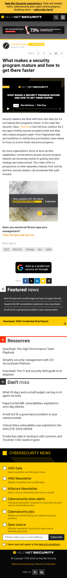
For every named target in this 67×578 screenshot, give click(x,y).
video (48, 249)
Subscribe (56, 537)
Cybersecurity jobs (21, 512)
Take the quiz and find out (18, 235)
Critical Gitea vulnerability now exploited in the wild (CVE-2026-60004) (32, 427)
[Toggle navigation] (63, 17)
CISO (6, 249)
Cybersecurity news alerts (26, 499)
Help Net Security (19, 44)
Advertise (50, 564)
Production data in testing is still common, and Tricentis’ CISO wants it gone (32, 438)
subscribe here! (43, 9)
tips (40, 249)
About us (40, 564)
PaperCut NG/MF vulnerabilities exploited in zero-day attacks (32, 304)
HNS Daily (15, 468)
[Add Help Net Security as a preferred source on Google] (62, 53)
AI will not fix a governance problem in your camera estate (31, 310)
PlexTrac (25, 126)
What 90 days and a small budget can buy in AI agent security (32, 298)
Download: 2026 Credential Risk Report (25, 321)
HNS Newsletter (20, 478)
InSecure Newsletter (22, 489)
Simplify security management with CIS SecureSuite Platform (28, 361)
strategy (30, 249)
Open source (17, 525)
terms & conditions (49, 544)
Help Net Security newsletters (23, 3)
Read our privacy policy (23, 564)
